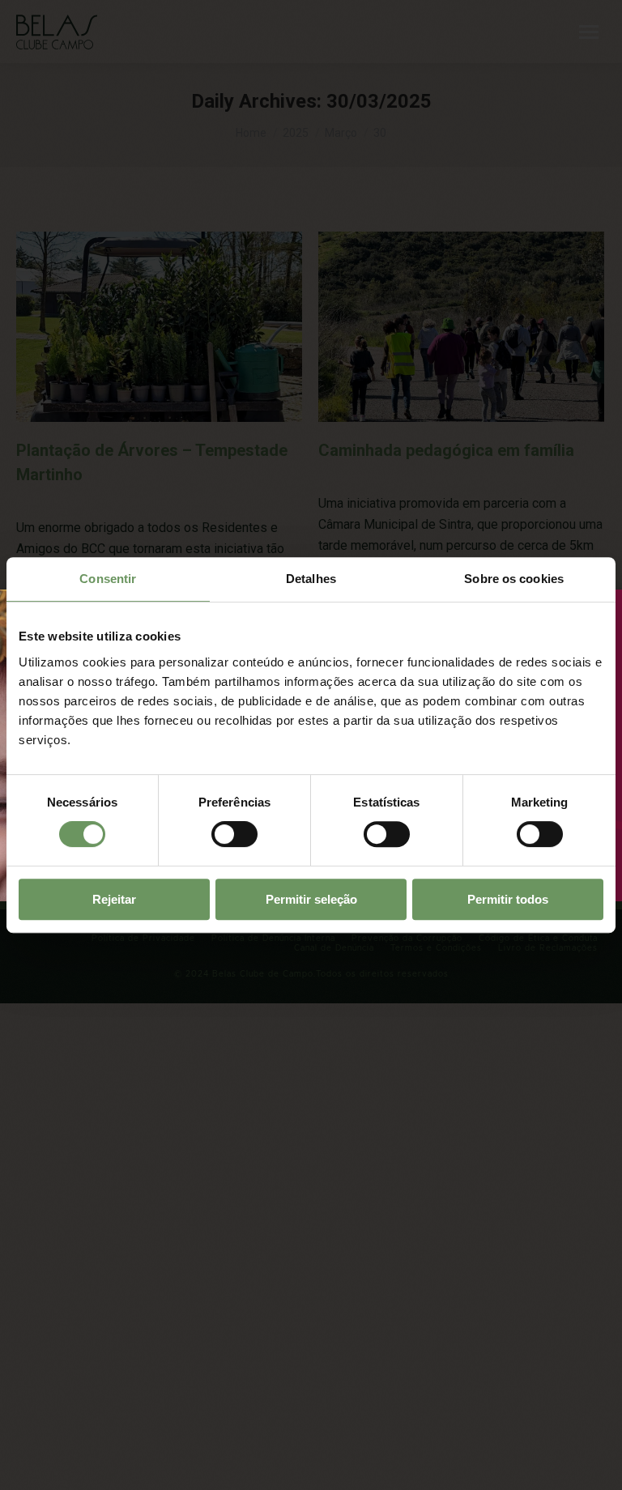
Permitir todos (507, 899)
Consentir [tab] (107, 578)
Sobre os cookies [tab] (514, 578)
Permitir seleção (311, 899)
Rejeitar (114, 899)
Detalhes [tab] (311, 578)
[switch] (234, 834)
